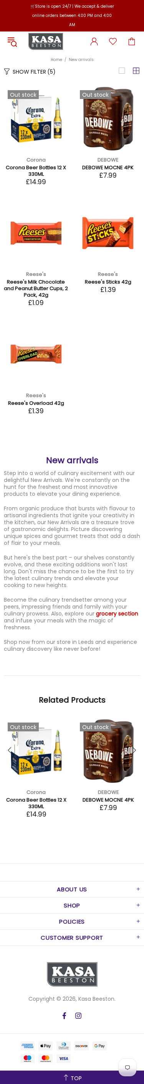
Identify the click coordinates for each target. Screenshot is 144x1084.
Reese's (36, 274)
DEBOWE (108, 160)
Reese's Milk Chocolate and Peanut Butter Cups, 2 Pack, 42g (36, 288)
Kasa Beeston (46, 41)
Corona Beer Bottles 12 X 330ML (36, 170)
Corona (36, 160)
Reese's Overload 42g (36, 403)
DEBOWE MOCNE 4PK (108, 167)
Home (56, 60)
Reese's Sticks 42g (108, 282)
